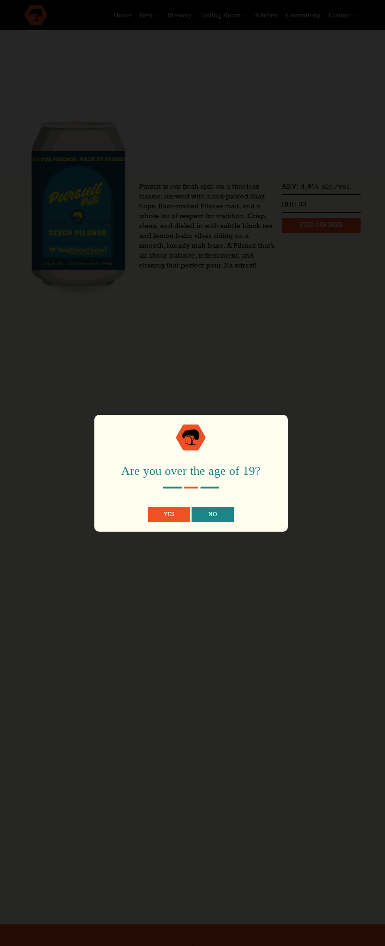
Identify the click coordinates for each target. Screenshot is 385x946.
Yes (169, 515)
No (212, 515)
